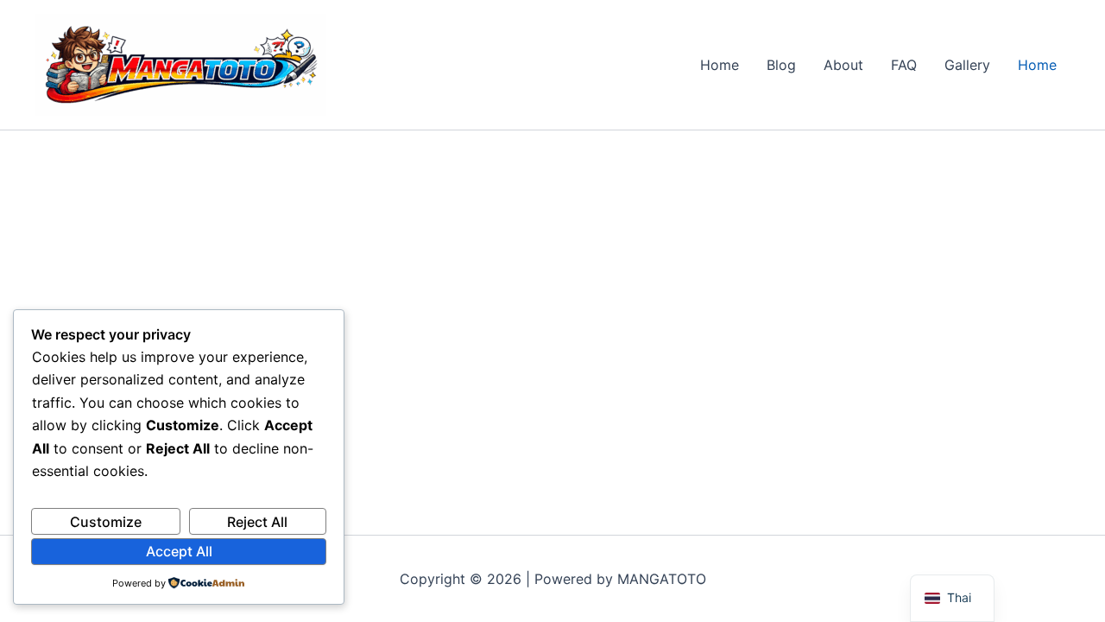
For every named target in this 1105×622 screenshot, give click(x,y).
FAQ (904, 64)
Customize (106, 521)
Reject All (257, 521)
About (843, 64)
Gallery (967, 64)
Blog (781, 64)
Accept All (179, 551)
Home (719, 64)
